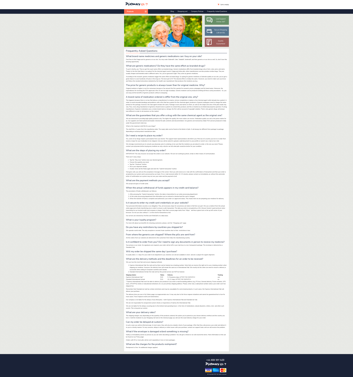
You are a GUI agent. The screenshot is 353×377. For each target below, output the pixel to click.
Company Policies (197, 11)
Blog (172, 11)
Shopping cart (182, 11)
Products (130, 11)
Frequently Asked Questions (217, 11)
